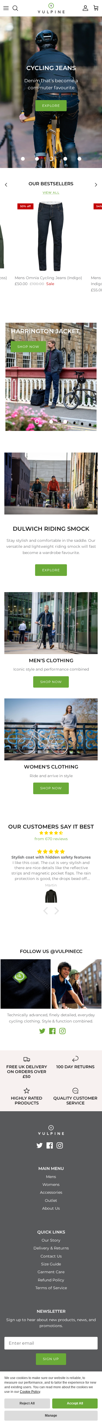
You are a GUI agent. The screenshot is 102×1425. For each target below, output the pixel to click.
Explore (51, 106)
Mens (51, 1176)
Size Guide (51, 1264)
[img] (51, 833)
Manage (51, 1415)
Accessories (51, 1192)
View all (51, 192)
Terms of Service (51, 1287)
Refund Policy (51, 1280)
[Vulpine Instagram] (26, 984)
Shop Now (51, 682)
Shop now (51, 788)
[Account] (84, 8)
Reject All (27, 1403)
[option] (51, 92)
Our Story (51, 1240)
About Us (51, 1208)
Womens (51, 1184)
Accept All (75, 1403)
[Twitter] (42, 1031)
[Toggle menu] (6, 8)
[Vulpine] (51, 8)
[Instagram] (62, 1031)
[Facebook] (52, 1031)
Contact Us (51, 1256)
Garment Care (51, 1271)
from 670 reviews (51, 838)
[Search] (18, 8)
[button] (22, 158)
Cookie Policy (30, 1392)
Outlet (51, 1200)
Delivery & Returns (51, 1248)
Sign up (51, 1359)
